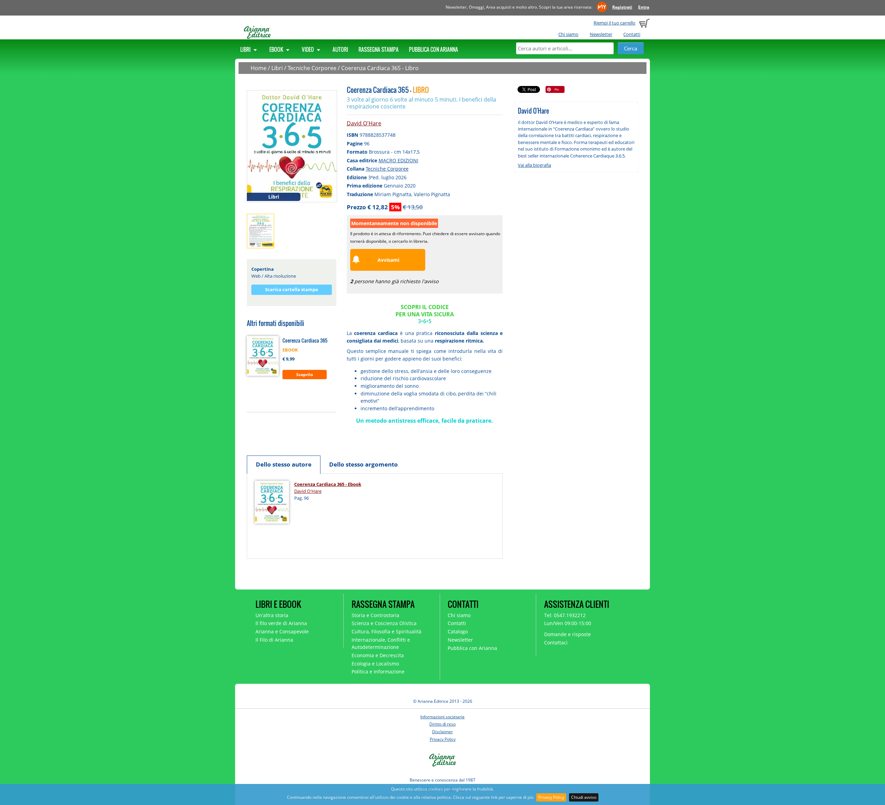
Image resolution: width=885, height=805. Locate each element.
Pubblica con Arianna (433, 49)
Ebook (276, 49)
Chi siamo (568, 34)
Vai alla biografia (534, 165)
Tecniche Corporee (312, 68)
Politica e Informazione (378, 671)
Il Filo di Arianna (274, 639)
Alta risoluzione (280, 276)
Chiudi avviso (583, 797)
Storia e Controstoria (375, 615)
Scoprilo (304, 374)
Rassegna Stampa (378, 49)
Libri (246, 49)
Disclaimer (442, 732)
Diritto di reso (442, 724)
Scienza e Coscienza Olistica (384, 623)
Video (308, 49)
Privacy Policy (551, 797)
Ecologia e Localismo (375, 663)
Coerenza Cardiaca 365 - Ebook (327, 484)
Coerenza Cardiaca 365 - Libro (380, 68)
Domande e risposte (567, 634)
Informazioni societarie (442, 717)
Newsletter (601, 34)
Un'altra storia (271, 615)
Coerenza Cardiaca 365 (304, 340)
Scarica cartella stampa (291, 289)
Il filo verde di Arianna (281, 623)
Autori (340, 49)
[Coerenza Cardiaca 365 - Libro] (292, 146)
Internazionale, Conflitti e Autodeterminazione (381, 643)
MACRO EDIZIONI (398, 160)
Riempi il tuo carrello (614, 23)
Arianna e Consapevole (282, 631)
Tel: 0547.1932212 (565, 615)
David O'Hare (364, 123)
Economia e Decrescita (378, 655)
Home (259, 68)
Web (256, 276)
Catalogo (458, 631)
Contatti (631, 34)
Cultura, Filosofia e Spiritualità (386, 631)
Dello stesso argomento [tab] (363, 464)
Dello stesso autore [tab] (283, 464)
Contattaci (556, 642)
